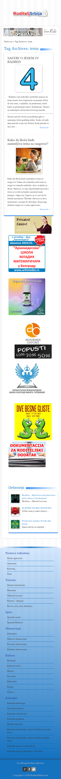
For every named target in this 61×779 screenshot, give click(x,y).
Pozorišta (11, 676)
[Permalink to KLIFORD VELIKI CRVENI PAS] (15, 515)
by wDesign (22, 763)
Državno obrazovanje (17, 639)
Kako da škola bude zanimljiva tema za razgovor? (27, 141)
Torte (9, 574)
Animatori (11, 563)
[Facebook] (29, 769)
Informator (12, 633)
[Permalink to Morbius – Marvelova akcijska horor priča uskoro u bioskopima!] (15, 502)
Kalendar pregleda (15, 719)
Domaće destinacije (16, 585)
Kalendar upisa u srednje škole (21, 746)
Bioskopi (11, 660)
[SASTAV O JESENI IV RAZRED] (28, 91)
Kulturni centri (14, 666)
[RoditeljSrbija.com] (30, 15)
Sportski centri (14, 617)
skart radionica (37, 763)
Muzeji (10, 671)
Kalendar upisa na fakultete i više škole (25, 751)
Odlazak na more (15, 595)
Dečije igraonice (14, 558)
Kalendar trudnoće (15, 708)
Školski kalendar (15, 724)
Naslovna (8, 41)
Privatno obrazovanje (17, 644)
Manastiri (11, 590)
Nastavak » (45, 127)
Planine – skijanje (15, 601)
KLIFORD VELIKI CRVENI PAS (37, 508)
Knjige (10, 686)
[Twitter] (34, 769)
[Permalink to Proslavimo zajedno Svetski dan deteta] (15, 528)
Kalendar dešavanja (16, 703)
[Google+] (25, 769)
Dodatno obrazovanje (17, 649)
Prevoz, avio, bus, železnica (19, 606)
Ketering (11, 568)
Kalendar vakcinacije (17, 713)
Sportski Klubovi (15, 622)
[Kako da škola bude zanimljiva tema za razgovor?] (28, 173)
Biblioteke (12, 681)
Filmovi (10, 692)
